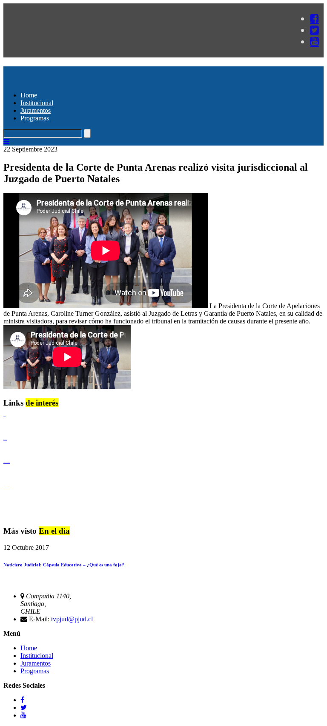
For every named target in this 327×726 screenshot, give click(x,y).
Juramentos (35, 110)
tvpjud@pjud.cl (72, 619)
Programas (34, 118)
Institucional (36, 102)
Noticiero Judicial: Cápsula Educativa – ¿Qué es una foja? (63, 564)
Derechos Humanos (5, 439)
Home (28, 95)
